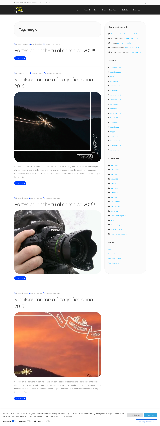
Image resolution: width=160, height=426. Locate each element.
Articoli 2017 (115, 193)
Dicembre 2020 (115, 72)
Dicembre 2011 (115, 122)
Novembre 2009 (115, 150)
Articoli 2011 (115, 170)
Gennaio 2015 (115, 104)
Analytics (22, 421)
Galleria (125, 10)
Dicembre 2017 (115, 81)
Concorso (136, 10)
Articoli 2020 (115, 202)
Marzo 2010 (114, 136)
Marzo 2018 (114, 77)
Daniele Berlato (36, 44)
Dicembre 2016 (115, 90)
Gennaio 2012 (115, 118)
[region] (80, 417)
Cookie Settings (134, 415)
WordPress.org (113, 263)
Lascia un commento (53, 44)
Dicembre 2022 (115, 67)
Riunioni (113, 220)
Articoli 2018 (115, 197)
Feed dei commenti (115, 258)
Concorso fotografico (118, 216)
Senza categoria (117, 225)
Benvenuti (114, 211)
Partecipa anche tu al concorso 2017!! (54, 50)
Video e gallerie (116, 229)
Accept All (150, 415)
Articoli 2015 (115, 184)
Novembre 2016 (115, 95)
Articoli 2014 (115, 179)
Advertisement (39, 421)
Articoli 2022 (115, 206)
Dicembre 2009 (115, 145)
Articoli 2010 (115, 165)
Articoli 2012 (115, 174)
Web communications (119, 234)
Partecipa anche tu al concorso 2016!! (54, 204)
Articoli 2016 (115, 188)
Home (78, 10)
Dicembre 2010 (115, 127)
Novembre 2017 (115, 86)
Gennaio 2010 (115, 141)
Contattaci (113, 10)
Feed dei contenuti (115, 254)
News (104, 10)
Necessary (7, 421)
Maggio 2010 (114, 132)
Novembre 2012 (115, 113)
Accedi (110, 249)
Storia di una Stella (91, 10)
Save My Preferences (146, 422)
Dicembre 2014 (115, 109)
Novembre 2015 (115, 99)
